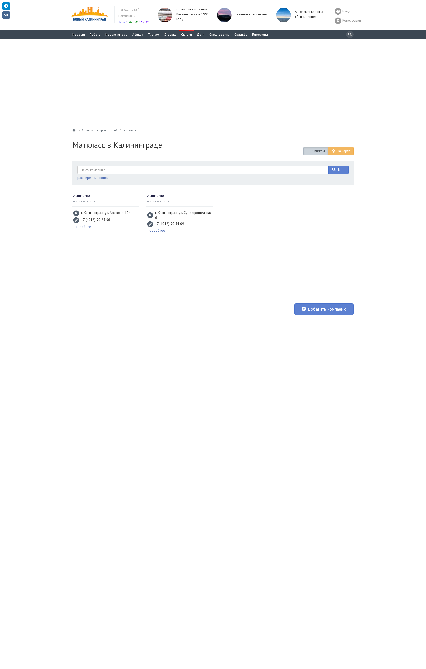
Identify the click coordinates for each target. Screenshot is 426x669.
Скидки (186, 34)
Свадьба (240, 34)
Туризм (153, 34)
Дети (200, 34)
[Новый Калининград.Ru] (74, 130)
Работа (95, 34)
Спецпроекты (219, 34)
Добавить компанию (326, 309)
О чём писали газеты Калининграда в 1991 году (192, 14)
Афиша (137, 34)
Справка (170, 34)
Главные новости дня (251, 14)
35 (127, 16)
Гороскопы (260, 34)
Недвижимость (116, 34)
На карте (343, 151)
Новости (78, 34)
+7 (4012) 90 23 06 (95, 219)
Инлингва (81, 196)
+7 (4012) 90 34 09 (169, 223)
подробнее (82, 226)
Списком (318, 151)
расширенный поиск (92, 178)
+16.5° (128, 9)
